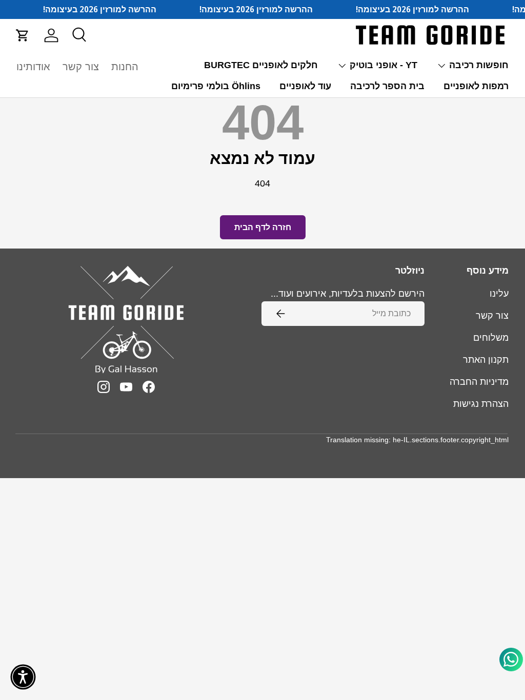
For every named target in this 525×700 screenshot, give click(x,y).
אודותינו (33, 66)
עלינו (499, 294)
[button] (22, 35)
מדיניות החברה (479, 382)
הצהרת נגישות (481, 404)
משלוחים (491, 338)
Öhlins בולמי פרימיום (215, 86)
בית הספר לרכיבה (387, 86)
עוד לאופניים (305, 86)
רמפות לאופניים (476, 86)
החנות (124, 66)
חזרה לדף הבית (262, 227)
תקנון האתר (486, 360)
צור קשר (81, 66)
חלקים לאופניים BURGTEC (261, 65)
